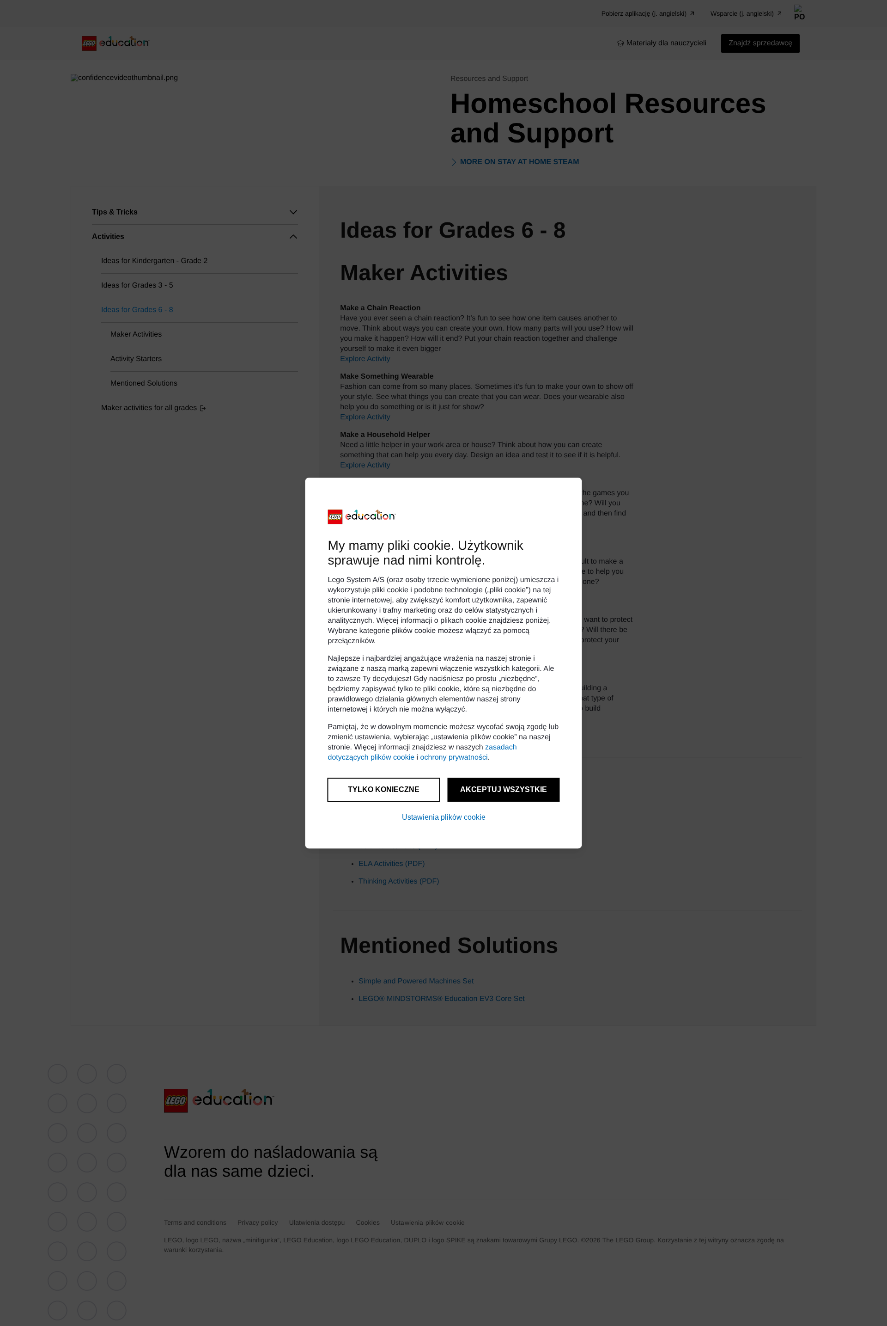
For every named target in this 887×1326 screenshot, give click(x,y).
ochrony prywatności (454, 757)
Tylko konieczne (383, 789)
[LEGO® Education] (362, 517)
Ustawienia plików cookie (444, 817)
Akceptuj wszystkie (503, 789)
